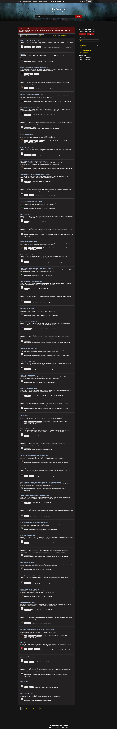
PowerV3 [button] (38, 369)
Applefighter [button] (39, 583)
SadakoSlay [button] (38, 302)
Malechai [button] (41, 661)
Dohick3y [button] (60, 408)
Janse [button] (35, 221)
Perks (82, 59)
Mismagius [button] (43, 315)
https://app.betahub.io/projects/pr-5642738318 (46, 28)
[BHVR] (58, 1)
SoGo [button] (38, 569)
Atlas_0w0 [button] (57, 140)
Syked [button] (37, 449)
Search (78, 16)
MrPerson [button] (51, 234)
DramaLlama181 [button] (44, 542)
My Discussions (83, 47)
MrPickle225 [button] (44, 128)
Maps (88, 59)
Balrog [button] (64, 649)
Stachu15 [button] (44, 355)
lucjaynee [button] (36, 516)
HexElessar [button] (39, 382)
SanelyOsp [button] (54, 47)
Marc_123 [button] (45, 328)
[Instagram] (58, 728)
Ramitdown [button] (36, 288)
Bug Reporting (32, 48)
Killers (82, 57)
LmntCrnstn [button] (52, 73)
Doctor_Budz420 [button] (67, 47)
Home (81, 40)
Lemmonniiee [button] (63, 234)
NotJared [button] (41, 88)
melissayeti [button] (55, 421)
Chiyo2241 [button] (38, 181)
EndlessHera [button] (39, 61)
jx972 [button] (66, 635)
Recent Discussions (84, 52)
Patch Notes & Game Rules (85, 50)
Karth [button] (43, 395)
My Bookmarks (89, 45)
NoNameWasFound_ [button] (47, 408)
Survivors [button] (39, 47)
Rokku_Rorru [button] (39, 502)
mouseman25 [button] (42, 687)
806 (40, 35)
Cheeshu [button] (44, 462)
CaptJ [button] (44, 556)
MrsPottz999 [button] (37, 596)
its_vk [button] (41, 262)
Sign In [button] (82, 34)
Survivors (89, 57)
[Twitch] (67, 728)
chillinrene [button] (41, 476)
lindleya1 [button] (44, 342)
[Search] (85, 1)
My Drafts (89, 42)
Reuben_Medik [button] (56, 168)
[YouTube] (63, 728)
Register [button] (91, 34)
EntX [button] (41, 435)
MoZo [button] (37, 623)
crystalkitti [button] (53, 649)
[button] (55, 35)
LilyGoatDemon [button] (45, 674)
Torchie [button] (54, 355)
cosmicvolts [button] (48, 488)
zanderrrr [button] (37, 700)
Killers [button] (33, 47)
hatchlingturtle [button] (44, 155)
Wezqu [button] (40, 195)
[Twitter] (50, 728)
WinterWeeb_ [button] (40, 609)
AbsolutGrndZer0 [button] (40, 114)
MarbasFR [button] (55, 342)
